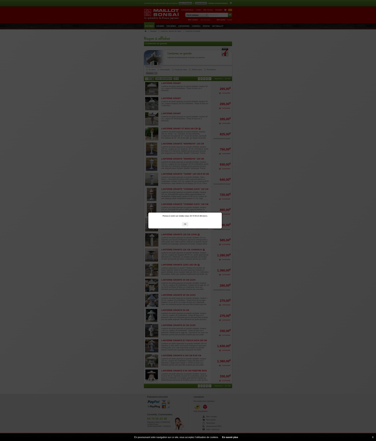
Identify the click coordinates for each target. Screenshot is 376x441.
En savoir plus (230, 437)
